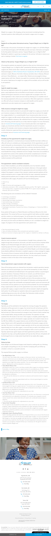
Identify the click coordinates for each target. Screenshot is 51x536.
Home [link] (2, 22)
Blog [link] (6, 22)
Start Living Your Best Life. (25, 446)
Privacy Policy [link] (28, 518)
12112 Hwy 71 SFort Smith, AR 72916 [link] (25, 491)
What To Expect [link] (13, 22)
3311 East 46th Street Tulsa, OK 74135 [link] (25, 503)
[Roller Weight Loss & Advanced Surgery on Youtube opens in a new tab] (28, 469)
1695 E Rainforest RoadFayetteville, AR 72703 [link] (25, 478)
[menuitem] (23, 469)
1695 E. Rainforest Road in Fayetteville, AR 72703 (26, 71)
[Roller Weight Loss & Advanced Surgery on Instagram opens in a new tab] (23, 469)
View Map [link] (26, 483)
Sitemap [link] (34, 518)
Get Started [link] (5, 10)
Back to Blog (6, 429)
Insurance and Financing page (21, 132)
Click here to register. (21, 56)
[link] (2, 7)
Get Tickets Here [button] (39, 2)
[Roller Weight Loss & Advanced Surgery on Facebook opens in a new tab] (25, 469)
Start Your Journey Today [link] (25, 449)
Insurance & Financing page (13, 123)
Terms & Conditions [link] (19, 518)
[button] (49, 10)
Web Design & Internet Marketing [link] (27, 521)
